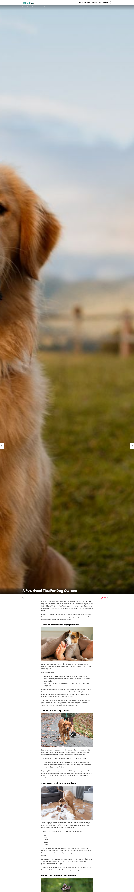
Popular (94, 2)
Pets (100, 2)
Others (105, 2)
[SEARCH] (110, 3)
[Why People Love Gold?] (2, 446)
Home (81, 2)
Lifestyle (87, 2)
